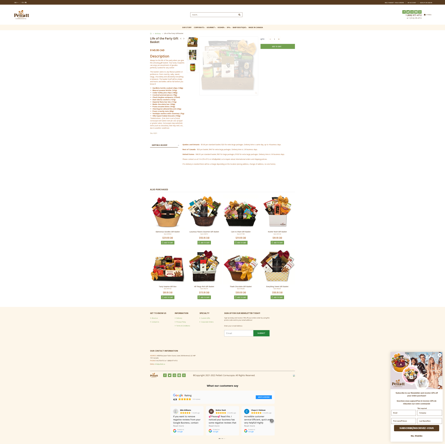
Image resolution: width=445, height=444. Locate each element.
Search (239, 15)
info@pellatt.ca (159, 364)
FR (26, 2)
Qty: (263, 39)
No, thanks (416, 435)
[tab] (164, 145)
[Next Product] (184, 38)
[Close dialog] (440, 355)
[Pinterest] (416, 12)
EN (23, 2)
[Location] (420, 12)
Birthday (158, 33)
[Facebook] (404, 12)
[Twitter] (408, 12)
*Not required (422, 408)
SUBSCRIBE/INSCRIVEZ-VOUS (416, 428)
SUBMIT (261, 333)
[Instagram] (412, 12)
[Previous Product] (181, 38)
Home (151, 33)
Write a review (264, 397)
